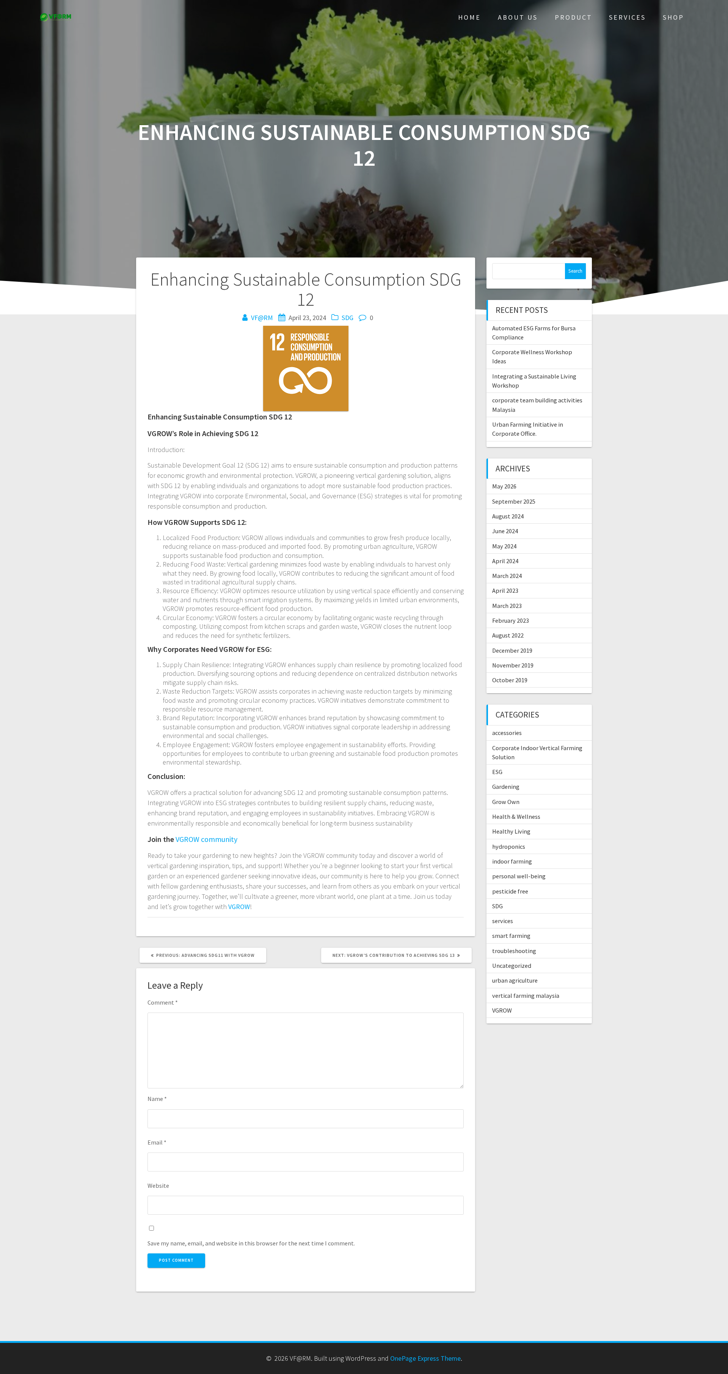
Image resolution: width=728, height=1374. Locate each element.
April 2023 (505, 590)
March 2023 (507, 605)
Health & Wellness (516, 816)
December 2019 (512, 650)
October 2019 (509, 680)
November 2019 (512, 665)
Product (573, 17)
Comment (162, 1002)
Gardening (505, 786)
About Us (518, 17)
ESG (497, 772)
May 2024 (504, 546)
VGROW (239, 906)
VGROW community (206, 839)
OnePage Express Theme (425, 1358)
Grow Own (505, 802)
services (502, 921)
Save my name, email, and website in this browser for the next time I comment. (251, 1243)
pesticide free (510, 891)
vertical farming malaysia (525, 995)
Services (627, 17)
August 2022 (508, 635)
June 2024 (505, 531)
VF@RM (262, 317)
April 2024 (505, 561)
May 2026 (504, 486)
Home (469, 17)
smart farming (511, 935)
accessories (507, 732)
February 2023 (510, 620)
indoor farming (512, 861)
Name (157, 1098)
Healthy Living (511, 831)
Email (156, 1142)
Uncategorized (511, 965)
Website (158, 1185)
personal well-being (519, 876)
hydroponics (508, 846)
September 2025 (513, 501)
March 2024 (507, 575)
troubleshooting (514, 951)
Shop (673, 17)
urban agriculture (515, 980)
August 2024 (508, 516)
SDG (347, 317)
